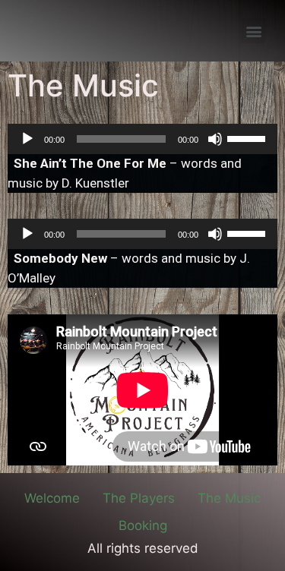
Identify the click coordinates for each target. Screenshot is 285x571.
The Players (139, 498)
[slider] (248, 137)
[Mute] (215, 139)
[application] (142, 139)
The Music (229, 498)
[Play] (27, 139)
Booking (143, 525)
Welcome (52, 498)
